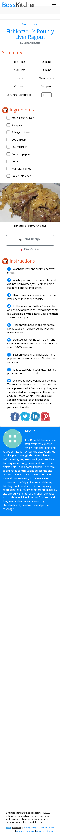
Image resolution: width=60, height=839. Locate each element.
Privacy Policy (30, 827)
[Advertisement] (30, 660)
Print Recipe (31, 239)
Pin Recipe (31, 249)
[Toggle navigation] (54, 6)
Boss (19, 4)
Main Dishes (29, 24)
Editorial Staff (37, 432)
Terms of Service (46, 827)
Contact (50, 830)
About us (40, 830)
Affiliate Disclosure (25, 830)
